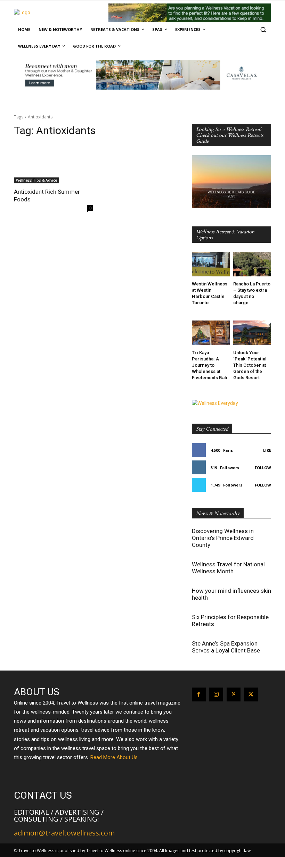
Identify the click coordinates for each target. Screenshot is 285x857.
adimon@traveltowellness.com (64, 833)
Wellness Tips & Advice (36, 180)
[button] (263, 30)
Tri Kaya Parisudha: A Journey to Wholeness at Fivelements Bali (209, 365)
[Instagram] (216, 694)
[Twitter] (251, 694)
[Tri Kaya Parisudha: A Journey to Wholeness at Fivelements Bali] (211, 333)
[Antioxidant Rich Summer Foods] (53, 163)
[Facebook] (199, 694)
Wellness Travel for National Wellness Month (228, 568)
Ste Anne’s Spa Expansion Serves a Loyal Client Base (226, 647)
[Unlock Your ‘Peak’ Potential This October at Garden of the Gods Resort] (252, 333)
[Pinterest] (234, 694)
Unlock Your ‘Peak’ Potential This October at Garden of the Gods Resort (250, 365)
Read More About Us (114, 757)
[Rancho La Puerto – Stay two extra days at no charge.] (252, 264)
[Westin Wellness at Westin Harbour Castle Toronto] (211, 264)
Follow (263, 467)
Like (267, 450)
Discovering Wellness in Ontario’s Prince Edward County (223, 537)
